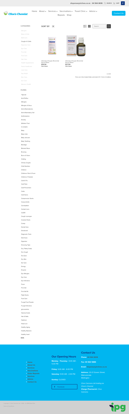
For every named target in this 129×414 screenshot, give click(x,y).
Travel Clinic (80, 11)
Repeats (61, 14)
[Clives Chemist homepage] (16, 13)
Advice (92, 11)
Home (34, 11)
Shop (69, 14)
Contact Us (119, 13)
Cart (117, 3)
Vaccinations (65, 11)
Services (52, 11)
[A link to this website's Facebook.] (123, 3)
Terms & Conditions (9, 406)
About (42, 11)
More (22, 337)
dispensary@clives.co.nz (80, 3)
